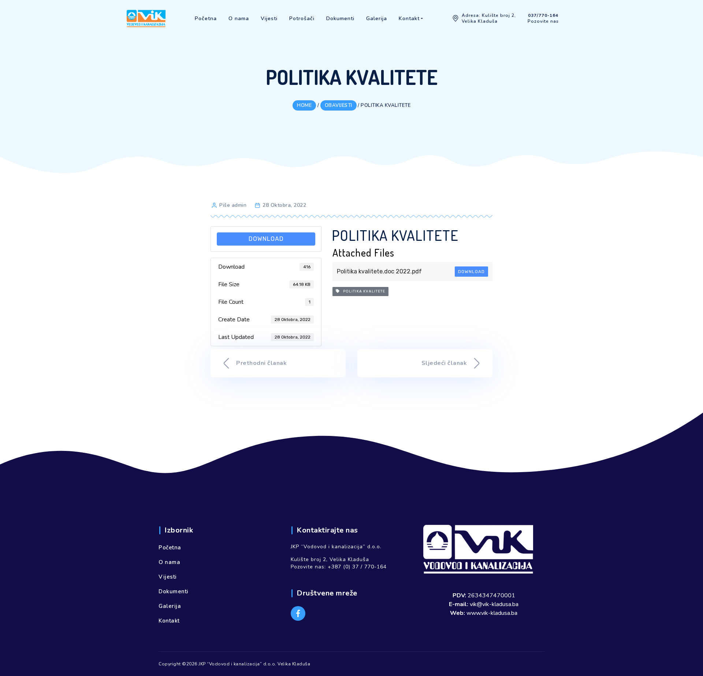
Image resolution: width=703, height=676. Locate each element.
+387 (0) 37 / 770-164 (357, 566)
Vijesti (168, 576)
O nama (169, 562)
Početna (170, 547)
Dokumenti (174, 591)
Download (266, 238)
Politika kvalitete (362, 291)
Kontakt (169, 620)
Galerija (170, 606)
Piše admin (232, 205)
